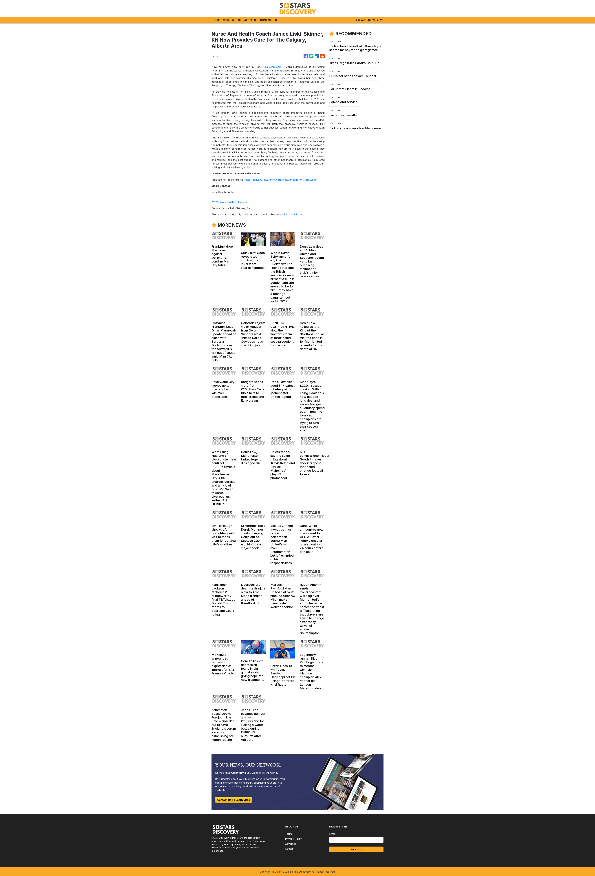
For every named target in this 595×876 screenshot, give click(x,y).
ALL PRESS (251, 20)
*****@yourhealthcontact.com (230, 202)
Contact (289, 848)
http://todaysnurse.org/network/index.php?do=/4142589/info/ (281, 179)
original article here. (293, 214)
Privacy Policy (293, 838)
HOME (216, 20)
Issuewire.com (272, 66)
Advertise (290, 843)
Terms (289, 833)
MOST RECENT (232, 20)
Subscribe (356, 849)
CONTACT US (268, 20)
